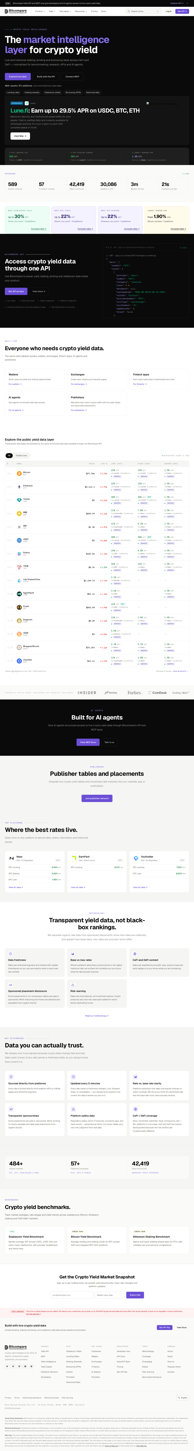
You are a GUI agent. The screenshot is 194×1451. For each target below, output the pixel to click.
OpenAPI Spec (123, 1361)
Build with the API (46, 76)
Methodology (148, 1351)
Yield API (45, 1351)
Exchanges (97, 1361)
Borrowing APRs (73, 92)
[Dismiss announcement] (187, 3)
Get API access (16, 291)
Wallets (95, 1356)
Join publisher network (97, 798)
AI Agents (96, 1372)
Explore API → (177, 3)
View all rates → (16, 887)
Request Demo (174, 1366)
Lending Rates (72, 1356)
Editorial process (51, 1398)
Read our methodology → (97, 1016)
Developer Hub (123, 1351)
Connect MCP (72, 76)
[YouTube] (25, 1366)
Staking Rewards (74, 1361)
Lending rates (13, 92)
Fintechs (95, 1366)
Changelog (147, 1361)
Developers (46, 1377)
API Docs (121, 1356)
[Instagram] (31, 1366)
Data (51, 11)
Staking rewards (32, 92)
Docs (103, 11)
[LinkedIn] (19, 1366)
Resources (80, 11)
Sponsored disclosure (151, 1377)
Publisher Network (49, 1372)
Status (145, 1366)
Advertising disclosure (32, 1398)
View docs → (38, 291)
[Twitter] (7, 1366)
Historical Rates (73, 1382)
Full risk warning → (33, 1314)
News (170, 1356)
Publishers (96, 1351)
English (184, 1398)
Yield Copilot (46, 1366)
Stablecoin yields (52, 92)
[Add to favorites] (8, 473)
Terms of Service (111, 1446)
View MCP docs (88, 742)
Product (39, 11)
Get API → (182, 11)
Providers (70, 1377)
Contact (171, 1372)
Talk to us (109, 742)
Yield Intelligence (48, 1361)
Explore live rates (18, 76)
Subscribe (135, 1295)
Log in (169, 11)
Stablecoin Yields (74, 1351)
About (170, 1351)
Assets (69, 1372)
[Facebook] (13, 1366)
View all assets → (181, 671)
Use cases (64, 11)
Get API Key (164, 1327)
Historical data (92, 92)
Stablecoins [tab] (21, 455)
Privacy (8, 1398)
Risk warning (148, 1372)
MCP (43, 1356)
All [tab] (9, 455)
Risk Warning (141, 1446)
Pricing (94, 11)
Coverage (146, 1356)
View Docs (182, 1327)
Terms (17, 1398)
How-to (170, 1361)
